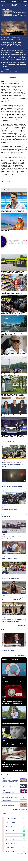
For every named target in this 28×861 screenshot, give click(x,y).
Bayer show (5, 796)
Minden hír (20, 625)
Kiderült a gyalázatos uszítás (10, 558)
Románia (11, 39)
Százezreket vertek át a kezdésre (11, 578)
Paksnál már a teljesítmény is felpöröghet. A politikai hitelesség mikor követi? (14, 620)
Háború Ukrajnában (15, 37)
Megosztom (13, 77)
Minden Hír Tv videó (18, 770)
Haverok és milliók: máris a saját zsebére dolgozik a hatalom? (13, 765)
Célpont (4, 785)
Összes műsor (20, 853)
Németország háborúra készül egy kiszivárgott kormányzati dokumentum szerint (12, 464)
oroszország (4, 39)
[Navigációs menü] (2, 5)
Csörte (3, 790)
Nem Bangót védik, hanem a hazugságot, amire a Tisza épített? (13, 744)
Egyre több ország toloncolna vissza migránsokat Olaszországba (12, 508)
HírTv (2, 19)
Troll (12, 847)
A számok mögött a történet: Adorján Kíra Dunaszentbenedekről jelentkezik (13, 598)
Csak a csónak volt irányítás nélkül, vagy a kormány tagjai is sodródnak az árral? (20, 14)
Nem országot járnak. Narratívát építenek (13, 723)
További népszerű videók (19, 655)
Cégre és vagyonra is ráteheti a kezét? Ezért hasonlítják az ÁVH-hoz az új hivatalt (13, 702)
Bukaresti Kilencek (5, 37)
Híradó (3, 778)
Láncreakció (5, 804)
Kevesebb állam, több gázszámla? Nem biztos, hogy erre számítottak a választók (14, 649)
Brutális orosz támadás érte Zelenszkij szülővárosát (12, 487)
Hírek (3, 460)
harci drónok (17, 39)
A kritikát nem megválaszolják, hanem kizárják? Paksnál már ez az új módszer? (13, 681)
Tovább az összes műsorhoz (18, 809)
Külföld (7, 19)
